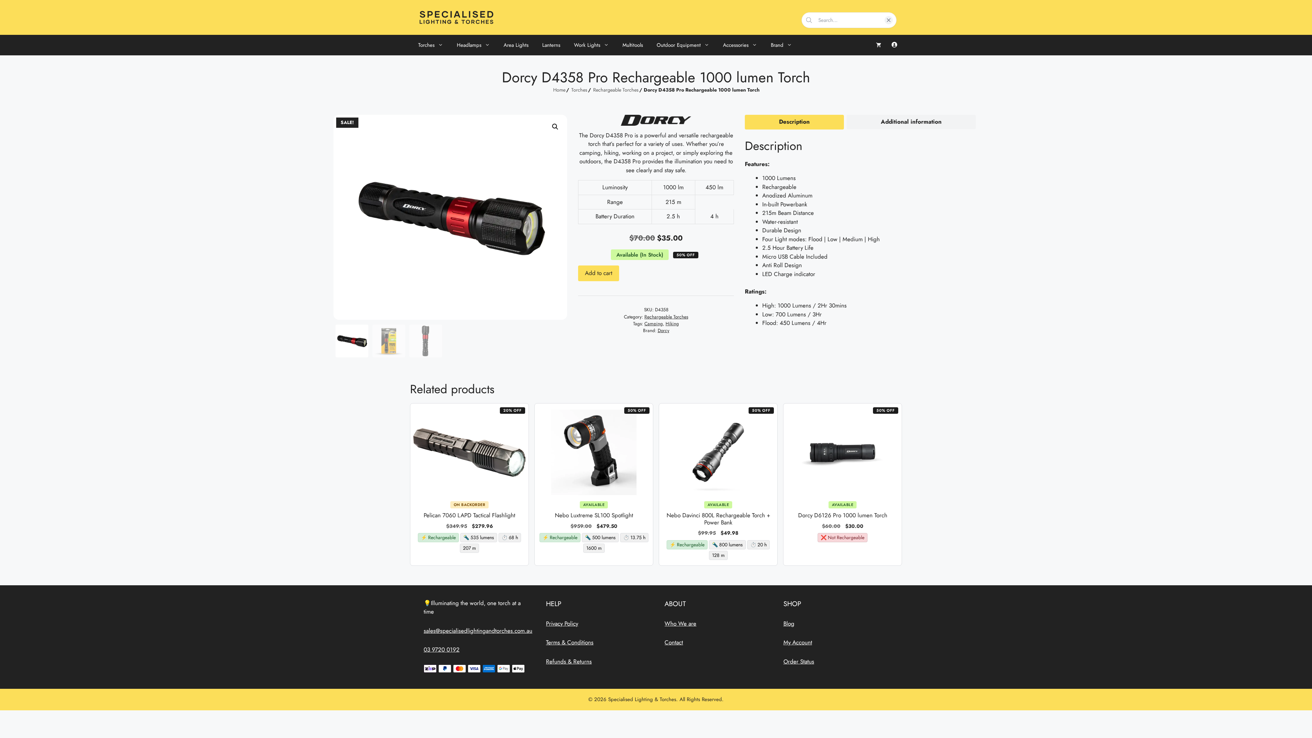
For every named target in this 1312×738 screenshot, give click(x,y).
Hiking (672, 323)
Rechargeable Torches (616, 89)
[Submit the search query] (809, 20)
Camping (653, 323)
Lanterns (551, 45)
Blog (788, 623)
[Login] (894, 45)
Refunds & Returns (569, 661)
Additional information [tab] (911, 122)
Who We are (680, 623)
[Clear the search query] (889, 20)
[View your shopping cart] (878, 45)
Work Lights (587, 45)
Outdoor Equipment (679, 45)
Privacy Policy (562, 623)
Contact (674, 642)
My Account (797, 642)
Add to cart (598, 273)
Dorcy (663, 330)
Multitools (633, 45)
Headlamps (469, 45)
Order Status (798, 661)
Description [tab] (794, 122)
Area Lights (516, 45)
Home (559, 89)
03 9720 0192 (442, 649)
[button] (555, 127)
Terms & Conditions (569, 642)
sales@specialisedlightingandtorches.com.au (478, 631)
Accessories (736, 45)
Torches (426, 45)
